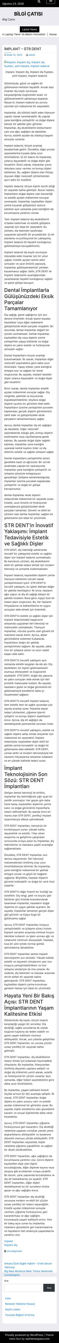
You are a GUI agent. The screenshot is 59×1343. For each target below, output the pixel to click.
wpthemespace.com (37, 1338)
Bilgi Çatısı (28, 14)
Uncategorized (14, 1251)
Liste (8, 1298)
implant (8, 1241)
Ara (6, 1280)
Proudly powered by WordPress (24, 1334)
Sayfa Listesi (12, 1309)
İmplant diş (10, 1244)
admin (32, 54)
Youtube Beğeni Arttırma (19, 1314)
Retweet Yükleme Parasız (20, 1303)
